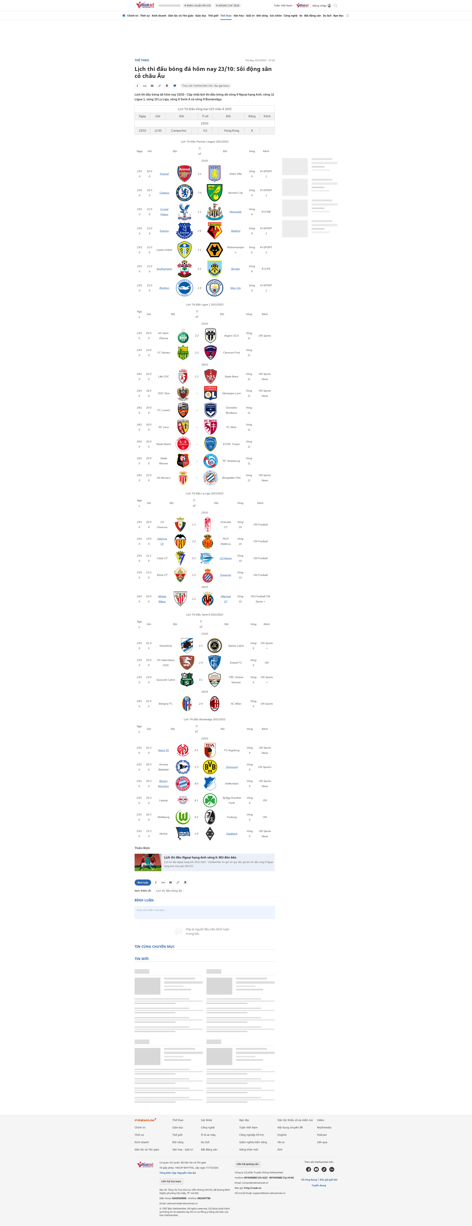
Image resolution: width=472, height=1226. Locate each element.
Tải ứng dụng (309, 1179)
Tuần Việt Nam (283, 5)
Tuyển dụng (319, 1185)
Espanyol (225, 575)
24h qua (322, 1142)
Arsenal (164, 173)
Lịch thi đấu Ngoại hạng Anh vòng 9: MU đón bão (200, 857)
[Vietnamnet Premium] (146, 1121)
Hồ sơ (280, 1142)
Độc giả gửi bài (328, 1179)
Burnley (235, 268)
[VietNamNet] (123, 15)
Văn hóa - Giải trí (244, 15)
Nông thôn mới (248, 1149)
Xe (300, 15)
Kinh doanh (159, 15)
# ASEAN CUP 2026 (227, 5)
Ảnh (279, 1149)
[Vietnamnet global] (302, 6)
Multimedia (324, 1127)
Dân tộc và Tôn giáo (180, 15)
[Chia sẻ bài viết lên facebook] (137, 86)
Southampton (164, 268)
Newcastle (236, 211)
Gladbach (231, 833)
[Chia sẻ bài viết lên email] (152, 86)
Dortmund (232, 767)
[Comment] (174, 86)
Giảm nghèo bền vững (253, 1142)
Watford (235, 230)
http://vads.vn (252, 1188)
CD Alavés (226, 558)
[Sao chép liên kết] (159, 86)
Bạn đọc (338, 15)
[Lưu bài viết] (167, 86)
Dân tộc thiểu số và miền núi (295, 1120)
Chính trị (132, 15)
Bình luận (143, 882)
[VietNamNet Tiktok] (324, 1171)
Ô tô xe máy (208, 1135)
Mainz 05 (163, 750)
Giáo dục (200, 15)
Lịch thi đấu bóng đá (169, 890)
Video (320, 1120)
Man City (235, 287)
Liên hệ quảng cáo (247, 1164)
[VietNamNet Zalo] (331, 1171)
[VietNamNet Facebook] (308, 1171)
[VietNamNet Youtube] (316, 1171)
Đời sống (262, 15)
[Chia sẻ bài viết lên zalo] (145, 86)
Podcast (322, 1135)
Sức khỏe (276, 15)
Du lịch (327, 15)
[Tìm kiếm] (335, 5)
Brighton (164, 287)
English (282, 1135)
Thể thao (226, 15)
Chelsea (164, 192)
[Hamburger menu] (347, 15)
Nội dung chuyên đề (290, 1127)
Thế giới (213, 15)
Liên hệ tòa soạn (171, 1181)
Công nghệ (290, 15)
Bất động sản (312, 15)
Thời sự (145, 15)
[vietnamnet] (146, 8)
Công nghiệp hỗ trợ (251, 1135)
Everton (164, 230)
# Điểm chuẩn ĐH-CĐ (197, 5)
